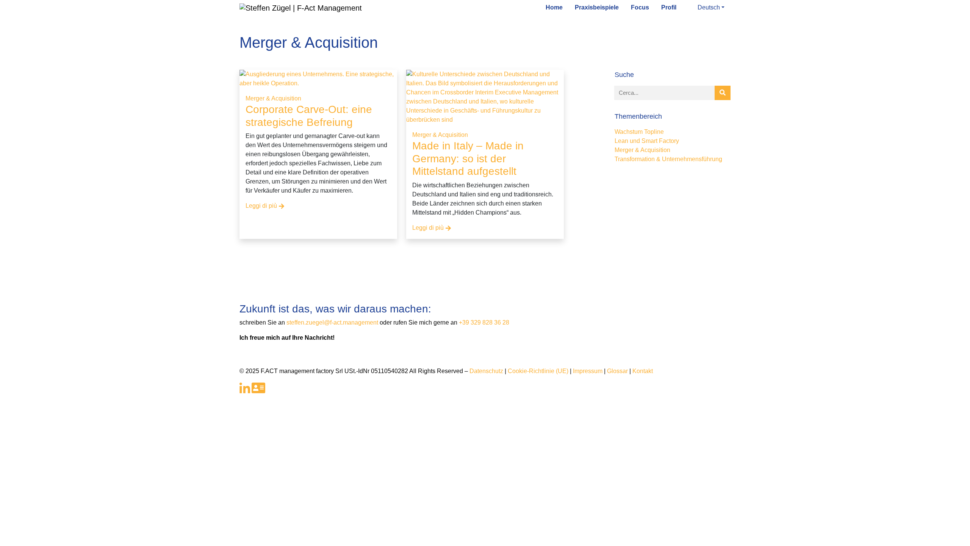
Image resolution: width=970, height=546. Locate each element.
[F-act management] (300, 7)
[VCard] (258, 390)
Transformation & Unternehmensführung (668, 159)
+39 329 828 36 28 (484, 322)
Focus (640, 7)
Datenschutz (486, 371)
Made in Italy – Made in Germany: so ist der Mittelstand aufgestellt (468, 158)
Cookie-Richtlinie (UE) (538, 371)
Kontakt (642, 371)
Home (554, 7)
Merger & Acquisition (273, 98)
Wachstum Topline (639, 132)
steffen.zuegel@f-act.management (333, 322)
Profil (668, 7)
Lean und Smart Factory (647, 141)
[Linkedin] (244, 390)
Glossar (617, 371)
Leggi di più (261, 205)
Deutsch (709, 7)
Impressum (587, 371)
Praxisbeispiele (597, 7)
